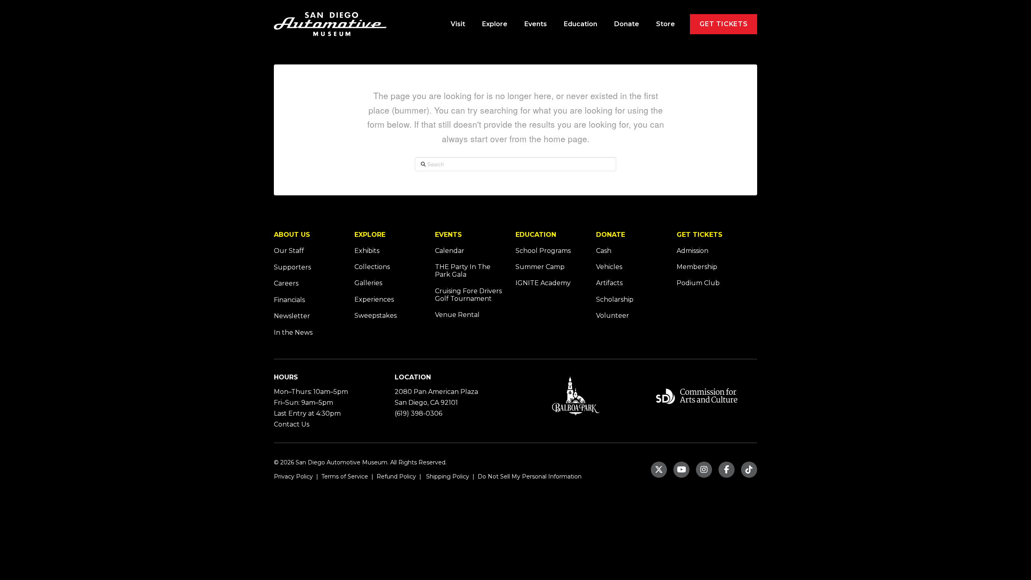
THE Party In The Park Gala (463, 270)
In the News (293, 332)
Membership (697, 267)
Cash (603, 251)
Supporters (292, 267)
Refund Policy (395, 476)
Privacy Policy (293, 476)
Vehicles (609, 267)
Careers (286, 283)
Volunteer (612, 315)
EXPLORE (369, 234)
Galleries (368, 283)
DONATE (610, 234)
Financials (289, 300)
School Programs (543, 251)
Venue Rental (457, 315)
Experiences (374, 299)
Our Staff (289, 251)
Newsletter (292, 316)
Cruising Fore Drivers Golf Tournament (468, 294)
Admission (692, 251)
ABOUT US (292, 234)
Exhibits (366, 251)
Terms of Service (344, 476)
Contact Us (291, 424)
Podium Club (698, 283)
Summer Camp (540, 267)
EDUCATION (536, 234)
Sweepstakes (375, 315)
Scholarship (615, 299)
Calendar (449, 251)
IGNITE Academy (543, 283)
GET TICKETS (700, 234)
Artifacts (609, 283)
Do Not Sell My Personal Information (530, 476)
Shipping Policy (446, 476)
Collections (372, 267)
